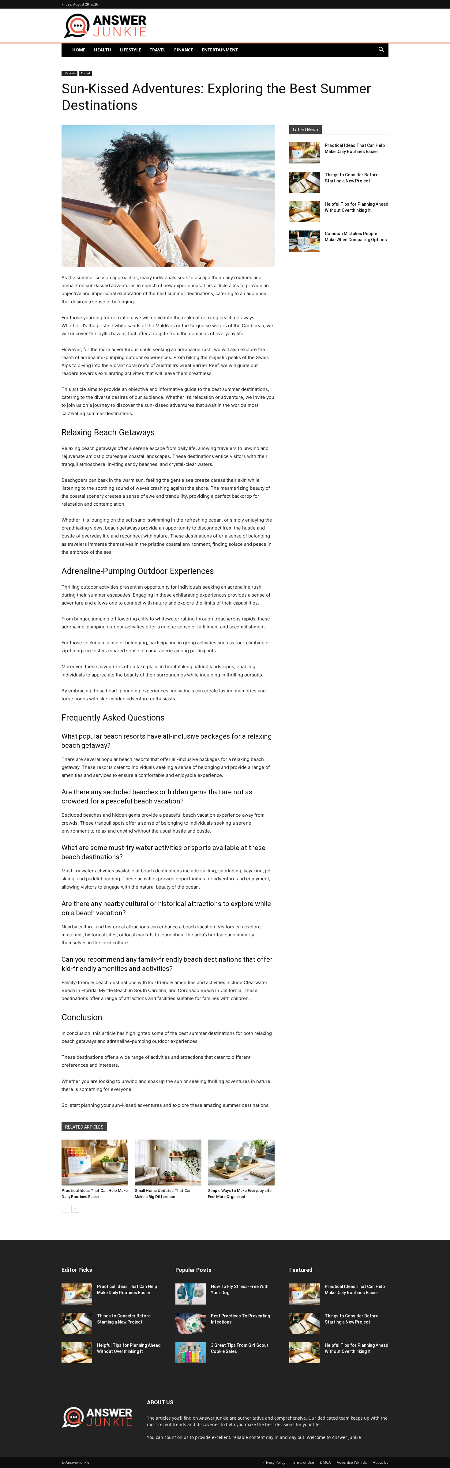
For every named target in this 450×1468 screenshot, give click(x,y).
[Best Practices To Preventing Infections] (190, 1323)
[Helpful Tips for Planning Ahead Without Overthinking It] (304, 211)
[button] (381, 50)
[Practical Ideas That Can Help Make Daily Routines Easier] (95, 1162)
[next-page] (75, 1209)
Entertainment (220, 50)
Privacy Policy (273, 1462)
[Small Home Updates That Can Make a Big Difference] (168, 1162)
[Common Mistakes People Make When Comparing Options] (304, 241)
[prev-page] (65, 1209)
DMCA (325, 1462)
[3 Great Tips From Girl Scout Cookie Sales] (190, 1352)
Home (78, 50)
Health (102, 50)
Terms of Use (302, 1462)
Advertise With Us (352, 1462)
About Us (380, 1462)
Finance (183, 50)
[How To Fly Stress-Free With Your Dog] (190, 1294)
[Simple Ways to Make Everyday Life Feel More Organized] (241, 1162)
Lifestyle (130, 50)
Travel (158, 50)
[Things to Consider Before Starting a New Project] (304, 182)
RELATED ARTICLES (84, 1127)
